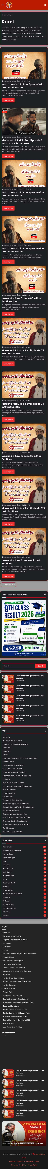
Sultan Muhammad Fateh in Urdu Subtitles (18, 807)
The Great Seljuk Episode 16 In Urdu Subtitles (23, 1143)
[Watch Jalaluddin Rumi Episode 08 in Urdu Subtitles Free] (24, 173)
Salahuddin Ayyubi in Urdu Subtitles (16, 803)
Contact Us (7, 748)
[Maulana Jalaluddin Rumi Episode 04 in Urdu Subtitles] (24, 385)
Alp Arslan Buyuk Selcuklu (12, 741)
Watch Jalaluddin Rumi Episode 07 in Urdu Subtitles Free (23, 250)
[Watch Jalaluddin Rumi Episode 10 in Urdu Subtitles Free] (24, 65)
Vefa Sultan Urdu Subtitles (12, 831)
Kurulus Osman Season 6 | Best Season (17, 786)
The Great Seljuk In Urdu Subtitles (15, 821)
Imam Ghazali (8, 890)
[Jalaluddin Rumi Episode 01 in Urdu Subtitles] (24, 541)
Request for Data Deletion (12, 800)
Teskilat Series (8, 847)
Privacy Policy (8, 797)
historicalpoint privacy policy (13, 765)
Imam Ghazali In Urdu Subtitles (14, 772)
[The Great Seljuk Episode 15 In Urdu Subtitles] (8, 719)
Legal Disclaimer (9, 793)
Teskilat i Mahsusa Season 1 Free (15, 814)
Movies (5, 915)
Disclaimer (7, 751)
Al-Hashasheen (8, 876)
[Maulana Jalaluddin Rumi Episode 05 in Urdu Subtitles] (24, 331)
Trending (6, 912)
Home (5, 15)
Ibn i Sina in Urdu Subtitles (12, 769)
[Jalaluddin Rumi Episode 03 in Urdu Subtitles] (24, 437)
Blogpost (6, 886)
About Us (6, 737)
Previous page (10, 585)
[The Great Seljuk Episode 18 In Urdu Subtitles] (8, 689)
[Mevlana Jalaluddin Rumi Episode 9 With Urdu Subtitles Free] (24, 121)
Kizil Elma (6, 779)
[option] (24, 1133)
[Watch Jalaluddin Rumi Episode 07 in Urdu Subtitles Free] (24, 229)
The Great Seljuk (9, 883)
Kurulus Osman (8, 854)
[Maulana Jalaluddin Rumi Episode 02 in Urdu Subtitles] (24, 489)
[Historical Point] (9, 5)
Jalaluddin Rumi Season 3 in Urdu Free (17, 776)
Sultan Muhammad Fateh (12, 850)
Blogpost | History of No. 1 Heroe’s (15, 744)
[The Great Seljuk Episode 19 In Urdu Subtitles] (8, 679)
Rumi (5, 879)
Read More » (8, 100)
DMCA (5, 755)
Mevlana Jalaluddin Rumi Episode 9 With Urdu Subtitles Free (22, 142)
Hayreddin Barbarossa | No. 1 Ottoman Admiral (20, 758)
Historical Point (8, 762)
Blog (4, 861)
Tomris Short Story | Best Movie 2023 (16, 824)
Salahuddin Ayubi (9, 858)
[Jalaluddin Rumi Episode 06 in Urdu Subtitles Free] (24, 279)
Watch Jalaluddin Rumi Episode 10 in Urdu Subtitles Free (22, 86)
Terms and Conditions (11, 810)
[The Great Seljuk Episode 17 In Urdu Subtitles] (8, 699)
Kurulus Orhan (8, 868)
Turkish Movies (8, 828)
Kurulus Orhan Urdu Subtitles (13, 783)
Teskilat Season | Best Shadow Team (16, 817)
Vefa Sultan (7, 872)
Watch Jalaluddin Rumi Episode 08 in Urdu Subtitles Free (23, 194)
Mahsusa (6, 901)
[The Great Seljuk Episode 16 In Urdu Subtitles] (8, 709)
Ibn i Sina (6, 865)
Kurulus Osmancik (9, 790)
